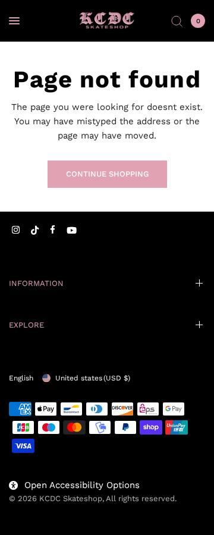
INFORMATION (36, 283)
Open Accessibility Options (82, 485)
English (21, 378)
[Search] (177, 21)
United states (92, 378)
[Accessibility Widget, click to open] (25, 509)
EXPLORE (26, 324)
